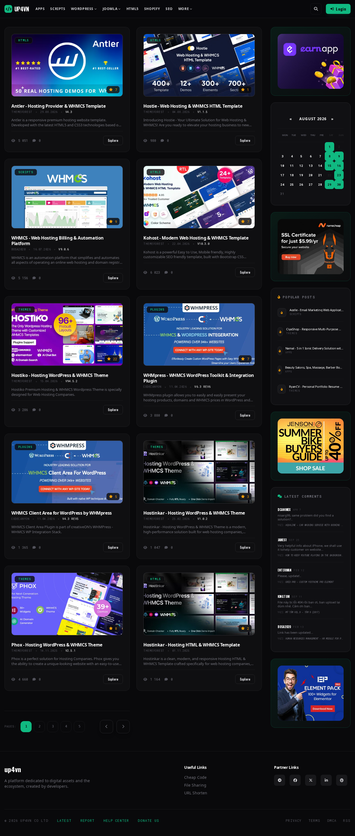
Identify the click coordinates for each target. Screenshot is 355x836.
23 (339, 175)
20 (311, 175)
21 (320, 175)
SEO (169, 9)
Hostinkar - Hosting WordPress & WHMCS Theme (194, 513)
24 (282, 184)
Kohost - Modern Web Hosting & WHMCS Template (195, 238)
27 (311, 184)
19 (301, 175)
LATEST (64, 820)
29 (329, 184)
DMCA (332, 820)
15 (329, 165)
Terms (314, 820)
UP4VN (21, 9)
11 (292, 165)
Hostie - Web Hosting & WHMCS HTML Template (192, 106)
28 (320, 184)
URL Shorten (195, 792)
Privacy (293, 820)
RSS (347, 820)
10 (282, 165)
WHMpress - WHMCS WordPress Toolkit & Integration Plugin (198, 378)
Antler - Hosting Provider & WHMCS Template (58, 106)
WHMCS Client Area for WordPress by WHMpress (61, 513)
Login (341, 9)
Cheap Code (195, 777)
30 (339, 184)
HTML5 (132, 9)
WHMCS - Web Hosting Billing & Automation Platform (57, 240)
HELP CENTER (116, 820)
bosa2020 (18, 249)
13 (311, 165)
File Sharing (195, 785)
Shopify (152, 9)
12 (301, 165)
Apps (40, 9)
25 (292, 184)
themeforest (21, 112)
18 (292, 175)
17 (282, 175)
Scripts (57, 9)
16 (339, 165)
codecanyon (152, 387)
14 (320, 165)
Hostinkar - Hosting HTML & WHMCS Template (191, 645)
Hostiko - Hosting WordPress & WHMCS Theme (59, 375)
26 (301, 184)
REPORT (87, 820)
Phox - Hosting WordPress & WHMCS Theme (56, 645)
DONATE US (148, 820)
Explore (113, 140)
